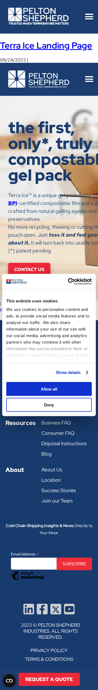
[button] (89, 16)
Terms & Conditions (49, 659)
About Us (51, 470)
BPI (12, 203)
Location (51, 480)
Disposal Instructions (64, 444)
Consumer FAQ (58, 433)
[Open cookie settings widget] (9, 680)
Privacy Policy (49, 650)
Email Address (25, 554)
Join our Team (56, 501)
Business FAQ (56, 423)
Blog (46, 454)
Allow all (49, 388)
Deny (49, 405)
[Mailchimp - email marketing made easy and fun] (27, 579)
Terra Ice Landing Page (46, 45)
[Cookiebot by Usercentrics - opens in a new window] (69, 281)
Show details (68, 372)
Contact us (29, 269)
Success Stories (58, 490)
